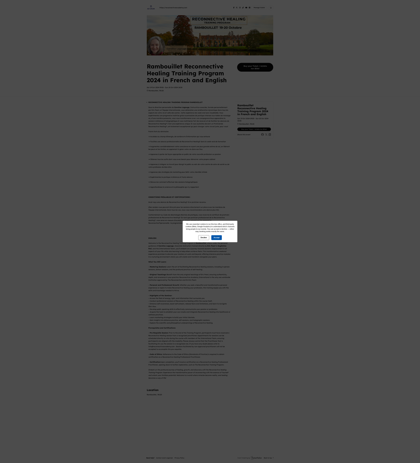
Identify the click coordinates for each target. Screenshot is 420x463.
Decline (204, 237)
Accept (217, 237)
